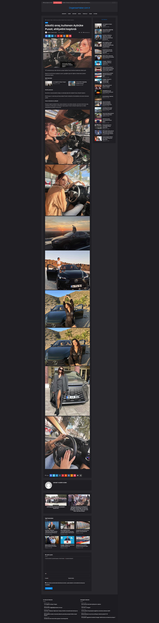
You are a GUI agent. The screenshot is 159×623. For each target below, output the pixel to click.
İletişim (95, 13)
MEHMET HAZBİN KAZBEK (52, 32)
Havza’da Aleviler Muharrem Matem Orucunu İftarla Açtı (107, 103)
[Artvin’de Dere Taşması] (98, 98)
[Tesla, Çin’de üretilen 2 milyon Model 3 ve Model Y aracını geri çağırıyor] (98, 69)
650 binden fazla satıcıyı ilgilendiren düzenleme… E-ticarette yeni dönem (108, 132)
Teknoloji (85, 13)
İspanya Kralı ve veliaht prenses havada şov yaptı (82, 545)
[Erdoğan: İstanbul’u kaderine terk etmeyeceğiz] (98, 81)
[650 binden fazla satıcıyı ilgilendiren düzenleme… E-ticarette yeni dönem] (98, 132)
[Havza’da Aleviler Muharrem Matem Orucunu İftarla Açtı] (98, 103)
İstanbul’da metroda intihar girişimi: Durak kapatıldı (72, 2)
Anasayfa (64, 13)
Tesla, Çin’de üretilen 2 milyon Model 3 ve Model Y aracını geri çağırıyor (108, 69)
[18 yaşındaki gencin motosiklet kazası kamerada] (98, 126)
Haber (69, 13)
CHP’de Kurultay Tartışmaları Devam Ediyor (107, 120)
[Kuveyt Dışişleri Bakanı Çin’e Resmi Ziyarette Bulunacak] (98, 138)
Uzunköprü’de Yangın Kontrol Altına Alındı (107, 108)
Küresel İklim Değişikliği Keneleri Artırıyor (108, 30)
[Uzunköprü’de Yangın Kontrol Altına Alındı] (98, 109)
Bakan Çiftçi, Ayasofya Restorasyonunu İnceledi (50, 545)
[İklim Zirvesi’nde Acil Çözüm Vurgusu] (98, 87)
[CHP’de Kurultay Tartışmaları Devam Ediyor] (98, 120)
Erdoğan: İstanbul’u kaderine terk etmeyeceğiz (107, 81)
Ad (46, 573)
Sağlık (79, 13)
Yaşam (90, 13)
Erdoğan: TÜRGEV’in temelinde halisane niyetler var (67, 545)
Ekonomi (74, 13)
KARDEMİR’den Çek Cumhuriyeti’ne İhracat (108, 91)
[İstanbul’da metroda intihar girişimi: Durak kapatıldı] (83, 525)
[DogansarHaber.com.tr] (79, 7)
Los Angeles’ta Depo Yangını (59, 82)
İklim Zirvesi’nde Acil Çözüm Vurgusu (107, 86)
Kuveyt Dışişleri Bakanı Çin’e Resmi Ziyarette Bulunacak (108, 138)
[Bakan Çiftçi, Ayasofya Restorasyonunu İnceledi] (52, 540)
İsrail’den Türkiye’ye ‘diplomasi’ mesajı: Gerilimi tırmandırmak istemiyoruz (51, 531)
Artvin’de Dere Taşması (108, 96)
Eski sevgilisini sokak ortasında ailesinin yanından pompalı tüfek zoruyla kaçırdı (67, 531)
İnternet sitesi (71, 578)
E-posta (47, 578)
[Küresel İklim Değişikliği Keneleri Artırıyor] (71, 83)
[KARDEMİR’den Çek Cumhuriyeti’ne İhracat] (98, 92)
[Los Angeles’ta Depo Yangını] (48, 83)
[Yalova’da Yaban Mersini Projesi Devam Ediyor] (98, 115)
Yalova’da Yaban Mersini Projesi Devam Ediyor (108, 114)
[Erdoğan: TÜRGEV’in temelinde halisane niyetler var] (67, 540)
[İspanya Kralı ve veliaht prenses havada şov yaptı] (83, 540)
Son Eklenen (104, 19)
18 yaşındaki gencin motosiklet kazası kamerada (107, 126)
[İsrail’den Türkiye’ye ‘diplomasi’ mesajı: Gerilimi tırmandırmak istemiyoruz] (52, 525)
